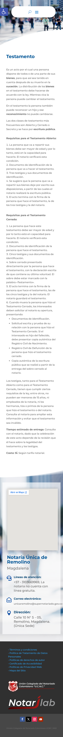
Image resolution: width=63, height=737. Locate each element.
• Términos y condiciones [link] (22, 649)
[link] (4, 12)
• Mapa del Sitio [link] (17, 670)
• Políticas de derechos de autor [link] (26, 660)
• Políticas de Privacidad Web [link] (25, 666)
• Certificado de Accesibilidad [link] (25, 663)
